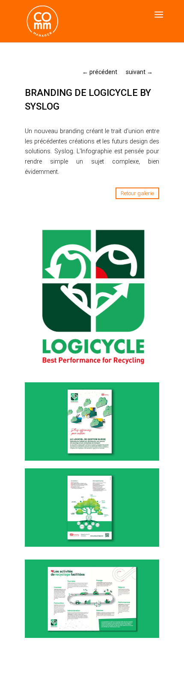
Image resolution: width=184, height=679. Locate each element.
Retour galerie (137, 193)
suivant (139, 71)
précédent (99, 71)
